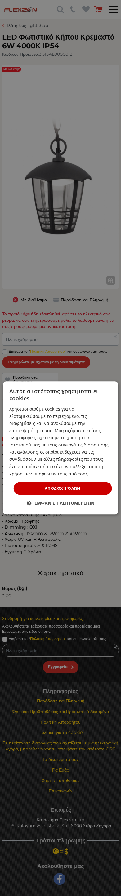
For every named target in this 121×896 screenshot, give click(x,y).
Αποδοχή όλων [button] (63, 488)
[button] (60, 503)
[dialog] (60, 447)
